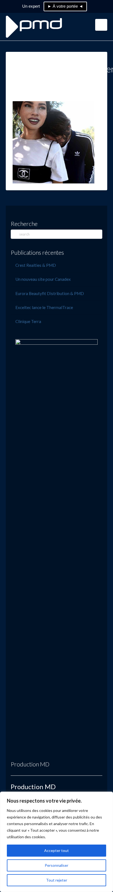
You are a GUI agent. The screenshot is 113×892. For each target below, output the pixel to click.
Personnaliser (56, 865)
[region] (56, 842)
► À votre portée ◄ (65, 6)
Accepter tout (56, 850)
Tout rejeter (56, 880)
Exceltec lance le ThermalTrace (44, 307)
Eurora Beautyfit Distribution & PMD (49, 293)
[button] (101, 25)
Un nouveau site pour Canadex (43, 279)
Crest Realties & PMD (35, 265)
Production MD (30, 764)
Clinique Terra (28, 321)
